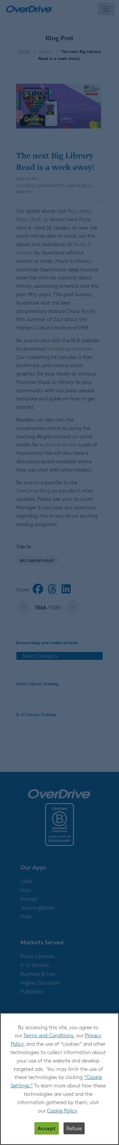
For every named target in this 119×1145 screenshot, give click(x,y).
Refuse (74, 1128)
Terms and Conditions (48, 1035)
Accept (47, 1128)
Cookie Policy (62, 1110)
